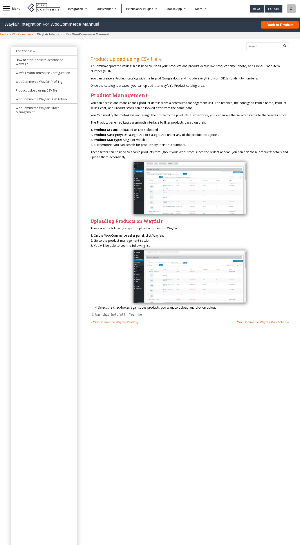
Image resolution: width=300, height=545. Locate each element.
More (198, 9)
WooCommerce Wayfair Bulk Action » (263, 322)
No (140, 314)
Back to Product (279, 25)
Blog (257, 9)
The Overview (25, 51)
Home (4, 34)
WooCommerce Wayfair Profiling (39, 81)
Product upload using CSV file (36, 90)
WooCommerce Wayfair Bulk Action (41, 99)
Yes (131, 314)
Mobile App (174, 9)
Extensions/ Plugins (139, 9)
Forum (274, 9)
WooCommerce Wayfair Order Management (37, 110)
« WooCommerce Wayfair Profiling (114, 322)
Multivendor (104, 9)
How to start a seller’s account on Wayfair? (39, 62)
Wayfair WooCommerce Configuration (43, 73)
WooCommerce (23, 34)
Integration (75, 9)
